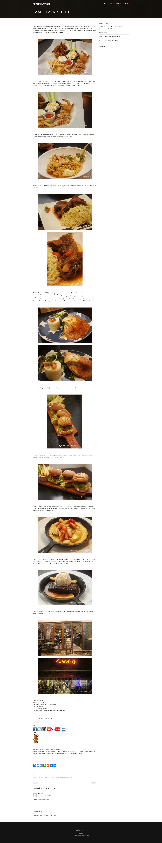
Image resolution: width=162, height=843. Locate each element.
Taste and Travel (58, 777)
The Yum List (42, 794)
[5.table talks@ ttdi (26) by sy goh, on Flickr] (64, 259)
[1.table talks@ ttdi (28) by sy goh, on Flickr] (64, 57)
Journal (126, 3)
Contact (119, 3)
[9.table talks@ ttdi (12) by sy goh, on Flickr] (64, 482)
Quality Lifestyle (103, 32)
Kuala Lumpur (42, 775)
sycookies (37, 771)
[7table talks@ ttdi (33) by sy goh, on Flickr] (64, 363)
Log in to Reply (37, 803)
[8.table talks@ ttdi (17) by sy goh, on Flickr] (64, 421)
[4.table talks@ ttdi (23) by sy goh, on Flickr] (64, 212)
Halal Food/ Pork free (47, 777)
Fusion (39, 777)
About (112, 3)
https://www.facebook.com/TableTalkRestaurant (52, 710)
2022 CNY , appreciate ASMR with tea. (109, 40)
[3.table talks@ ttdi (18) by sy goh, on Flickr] (64, 161)
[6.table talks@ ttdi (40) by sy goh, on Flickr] (64, 325)
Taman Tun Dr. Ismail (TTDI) (53, 775)
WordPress (75, 835)
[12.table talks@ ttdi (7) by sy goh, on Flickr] (64, 638)
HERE (37, 718)
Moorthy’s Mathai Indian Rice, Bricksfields (110, 36)
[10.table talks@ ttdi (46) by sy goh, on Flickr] (64, 535)
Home (105, 3)
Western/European (68, 777)
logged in (42, 815)
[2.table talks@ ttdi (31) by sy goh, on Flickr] (64, 110)
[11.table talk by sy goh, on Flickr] (64, 587)
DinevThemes (86, 835)
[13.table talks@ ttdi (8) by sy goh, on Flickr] (64, 676)
